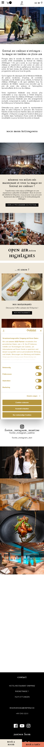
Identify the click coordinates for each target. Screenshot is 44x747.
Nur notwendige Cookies (22, 415)
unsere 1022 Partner (17, 341)
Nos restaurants (22, 313)
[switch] (38, 374)
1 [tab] (19, 40)
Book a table (33, 744)
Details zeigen (32, 396)
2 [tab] (22, 40)
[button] (7, 3)
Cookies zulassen (22, 402)
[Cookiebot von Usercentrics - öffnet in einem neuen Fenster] (27, 330)
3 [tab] (25, 40)
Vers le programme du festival (22, 205)
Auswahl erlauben (22, 409)
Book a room (11, 743)
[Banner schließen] (41, 330)
